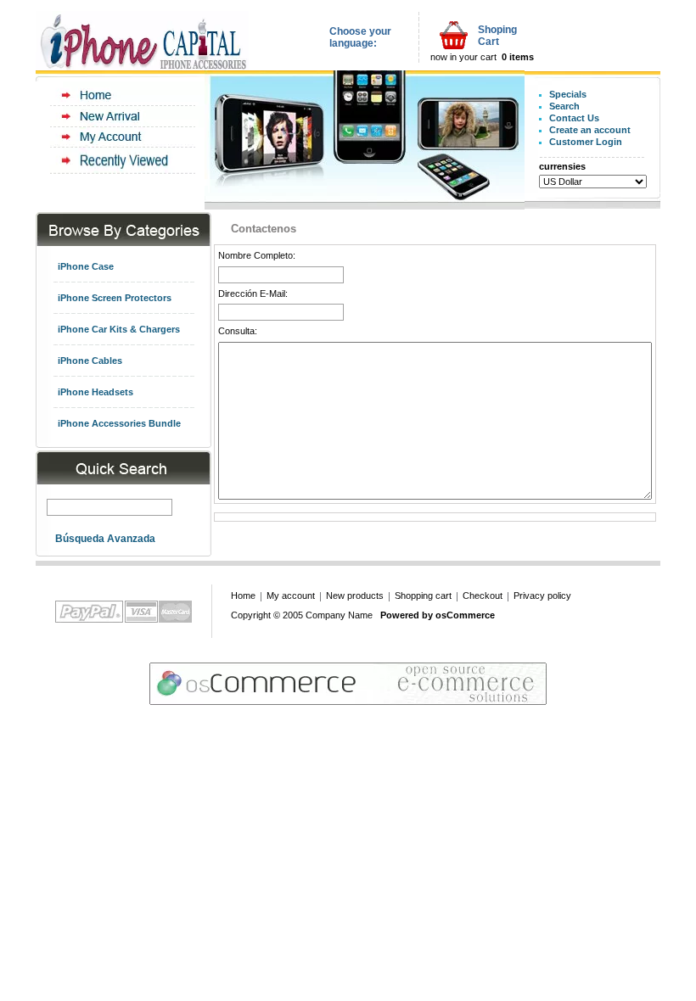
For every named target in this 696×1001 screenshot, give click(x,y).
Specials (568, 94)
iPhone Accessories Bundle (119, 423)
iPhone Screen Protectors (114, 298)
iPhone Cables (90, 360)
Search (564, 106)
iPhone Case (86, 266)
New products (355, 595)
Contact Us (574, 118)
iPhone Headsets (95, 392)
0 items (518, 57)
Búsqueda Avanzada (105, 539)
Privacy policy (542, 595)
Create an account (590, 130)
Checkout (482, 595)
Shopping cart (423, 595)
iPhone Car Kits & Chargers (119, 329)
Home (243, 595)
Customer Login (585, 142)
